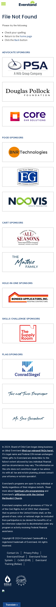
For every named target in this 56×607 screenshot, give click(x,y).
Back (16, 40)
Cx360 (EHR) (24, 560)
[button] (3, 3)
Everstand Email (15, 556)
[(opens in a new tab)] (28, 151)
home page (26, 36)
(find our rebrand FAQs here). (38, 450)
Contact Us (13, 552)
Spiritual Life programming (29, 491)
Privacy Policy (31, 552)
